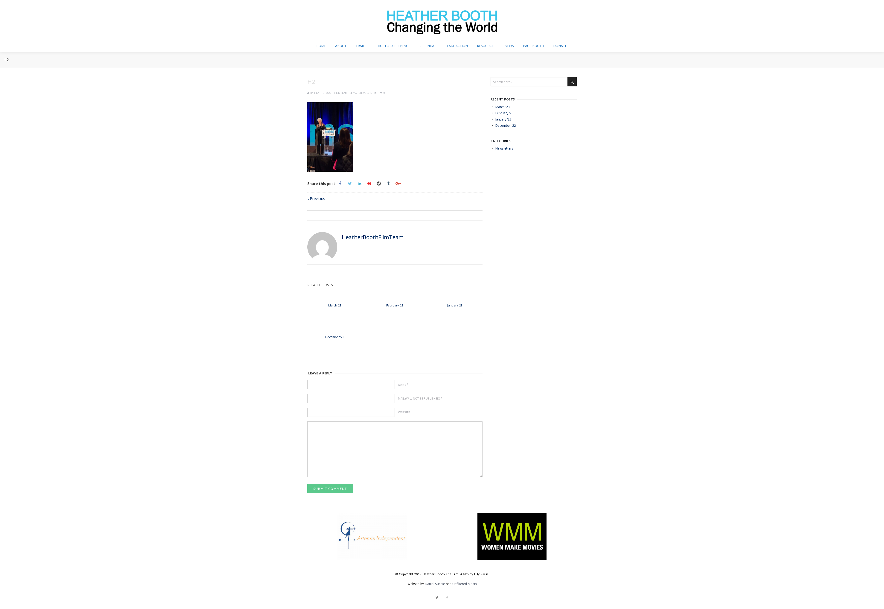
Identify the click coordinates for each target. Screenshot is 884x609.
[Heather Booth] (442, 20)
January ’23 (454, 305)
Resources (486, 46)
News (509, 46)
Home (321, 46)
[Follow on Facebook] (447, 597)
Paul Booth (533, 46)
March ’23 (334, 305)
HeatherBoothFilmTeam (330, 92)
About (340, 46)
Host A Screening (393, 46)
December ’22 (334, 337)
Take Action (457, 46)
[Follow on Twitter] (437, 597)
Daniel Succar (435, 584)
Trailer (362, 46)
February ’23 (394, 305)
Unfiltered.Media (464, 584)
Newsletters (504, 148)
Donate (560, 46)
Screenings (427, 46)
